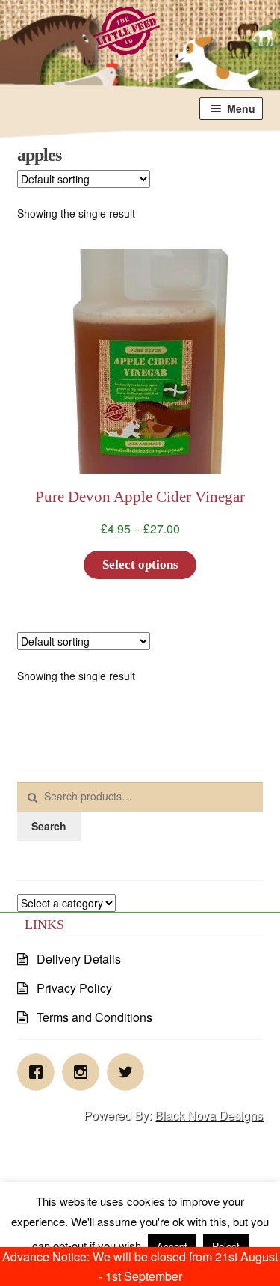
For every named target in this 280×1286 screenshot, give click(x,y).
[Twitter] (129, 1072)
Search (48, 825)
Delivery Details (79, 958)
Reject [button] (226, 1246)
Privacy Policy (74, 987)
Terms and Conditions (94, 1017)
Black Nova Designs (209, 1115)
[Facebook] (39, 1072)
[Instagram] (84, 1072)
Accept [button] (172, 1246)
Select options (140, 564)
